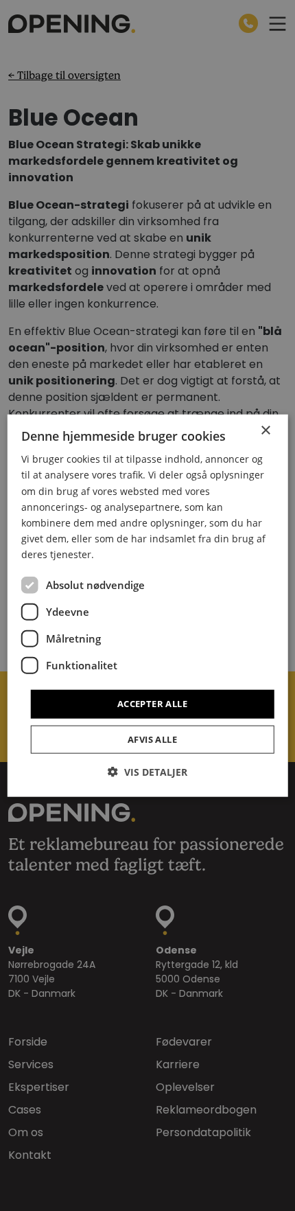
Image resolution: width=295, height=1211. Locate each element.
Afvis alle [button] (152, 739)
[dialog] (148, 606)
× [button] (265, 431)
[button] (147, 771)
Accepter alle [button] (152, 703)
